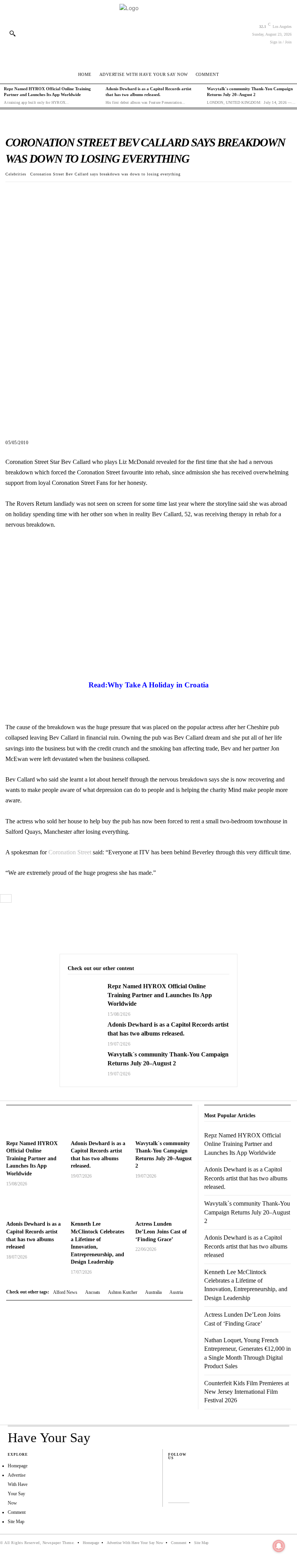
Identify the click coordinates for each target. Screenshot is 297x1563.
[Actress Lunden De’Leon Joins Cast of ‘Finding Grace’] (163, 1205)
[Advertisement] (148, 614)
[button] (12, 33)
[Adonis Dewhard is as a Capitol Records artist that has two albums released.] (84, 1033)
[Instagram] (172, 1478)
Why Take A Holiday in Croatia (158, 685)
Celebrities (15, 174)
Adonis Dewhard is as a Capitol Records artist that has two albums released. (245, 1178)
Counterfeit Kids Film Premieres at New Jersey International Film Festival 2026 (246, 1392)
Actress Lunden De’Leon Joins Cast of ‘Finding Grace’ (161, 1231)
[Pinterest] (50, 194)
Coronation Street (69, 852)
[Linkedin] (172, 1487)
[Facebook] (14, 194)
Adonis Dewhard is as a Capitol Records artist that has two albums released (245, 1246)
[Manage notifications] (279, 1546)
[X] (32, 194)
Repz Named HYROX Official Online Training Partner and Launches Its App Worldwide (160, 995)
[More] (86, 194)
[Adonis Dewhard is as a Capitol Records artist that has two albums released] (34, 1205)
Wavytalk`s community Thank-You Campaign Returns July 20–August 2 (247, 1212)
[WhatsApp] (68, 194)
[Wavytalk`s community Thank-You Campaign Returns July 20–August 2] (84, 1063)
